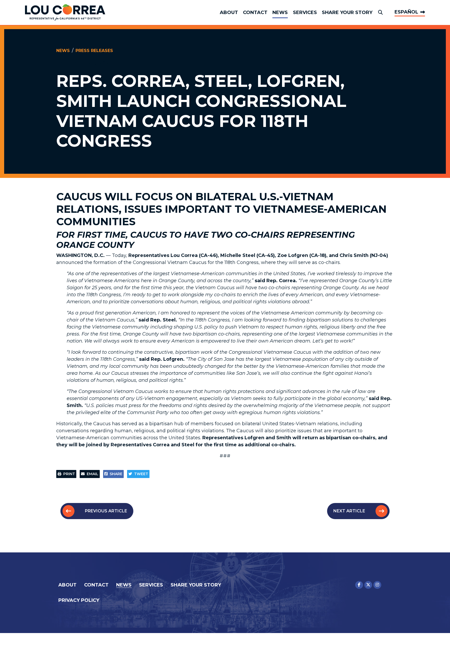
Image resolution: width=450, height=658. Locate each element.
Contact (255, 12)
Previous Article (106, 510)
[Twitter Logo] (368, 585)
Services (305, 12)
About (229, 12)
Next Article (349, 510)
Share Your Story (347, 12)
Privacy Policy (78, 600)
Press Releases (94, 50)
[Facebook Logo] (359, 585)
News (280, 12)
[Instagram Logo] (377, 585)
